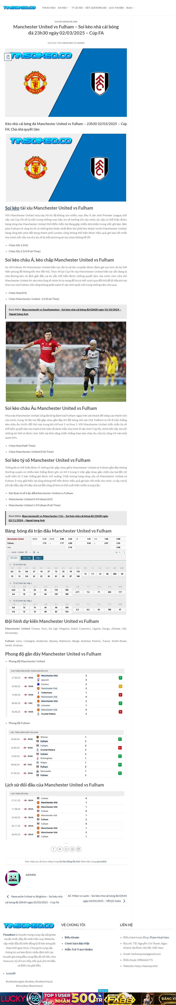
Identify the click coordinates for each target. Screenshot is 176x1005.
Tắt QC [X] (103, 991)
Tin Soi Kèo (49, 7)
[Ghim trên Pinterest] (72, 849)
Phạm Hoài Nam (159, 937)
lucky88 (10, 973)
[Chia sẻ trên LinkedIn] (78, 849)
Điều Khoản (72, 937)
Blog (129, 7)
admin (81, 43)
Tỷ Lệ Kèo (77, 7)
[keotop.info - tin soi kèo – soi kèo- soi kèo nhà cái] (20, 7)
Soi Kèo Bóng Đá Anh (66, 21)
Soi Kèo (62, 7)
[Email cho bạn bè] (66, 849)
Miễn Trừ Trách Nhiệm (79, 949)
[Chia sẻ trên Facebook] (54, 849)
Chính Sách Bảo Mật (77, 943)
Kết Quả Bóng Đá (95, 7)
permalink (101, 861)
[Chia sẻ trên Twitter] (60, 849)
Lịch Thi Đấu (116, 7)
